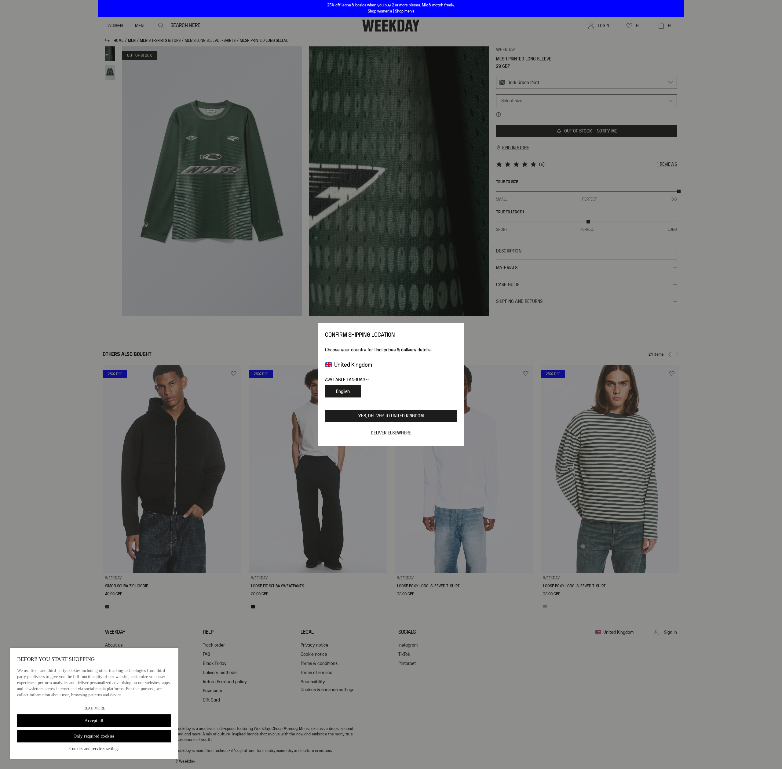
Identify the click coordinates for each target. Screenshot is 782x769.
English (343, 391)
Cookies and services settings (94, 748)
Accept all (94, 720)
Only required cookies (94, 736)
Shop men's (404, 11)
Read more (94, 708)
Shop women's (380, 11)
